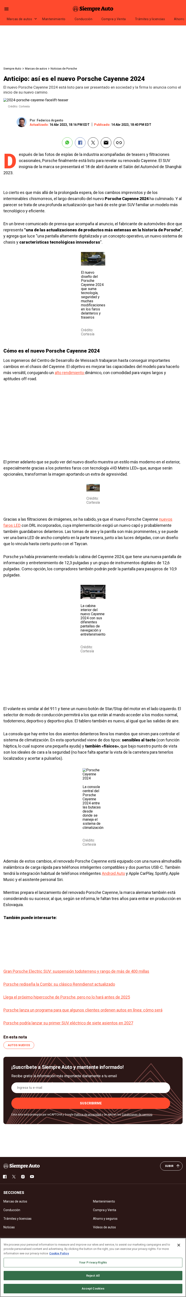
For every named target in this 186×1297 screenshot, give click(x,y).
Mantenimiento (53, 19)
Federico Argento (50, 120)
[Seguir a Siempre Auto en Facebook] (4, 1176)
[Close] (179, 1245)
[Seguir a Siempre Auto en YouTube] (32, 1176)
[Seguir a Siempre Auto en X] (13, 1176)
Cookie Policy (59, 1253)
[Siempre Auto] (93, 9)
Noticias (9, 1227)
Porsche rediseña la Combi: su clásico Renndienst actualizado (59, 984)
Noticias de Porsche (64, 68)
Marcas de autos (19, 19)
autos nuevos (19, 1045)
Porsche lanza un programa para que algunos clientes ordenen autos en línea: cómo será (82, 1010)
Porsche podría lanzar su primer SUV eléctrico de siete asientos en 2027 (68, 1023)
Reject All (93, 1275)
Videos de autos (104, 1227)
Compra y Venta (113, 19)
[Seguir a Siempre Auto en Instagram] (22, 1176)
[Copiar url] (119, 142)
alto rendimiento (70, 372)
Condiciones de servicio (137, 1114)
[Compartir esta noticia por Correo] (106, 142)
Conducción (83, 19)
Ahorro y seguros (105, 1218)
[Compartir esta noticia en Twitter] (93, 142)
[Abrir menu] (6, 9)
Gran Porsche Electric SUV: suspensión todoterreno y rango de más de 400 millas (76, 971)
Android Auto (113, 873)
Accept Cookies (93, 1288)
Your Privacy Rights (93, 1262)
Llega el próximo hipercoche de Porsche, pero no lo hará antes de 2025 (66, 997)
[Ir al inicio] (21, 1166)
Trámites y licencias (150, 19)
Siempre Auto (12, 68)
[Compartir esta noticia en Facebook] (80, 142)
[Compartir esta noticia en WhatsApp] (67, 142)
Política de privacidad (87, 1114)
